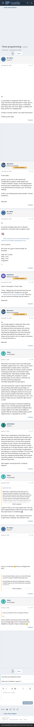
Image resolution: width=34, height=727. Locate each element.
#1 (32, 65)
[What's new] (27, 2)
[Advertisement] (17, 27)
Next (18, 53)
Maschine (10, 275)
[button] (3, 688)
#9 (32, 535)
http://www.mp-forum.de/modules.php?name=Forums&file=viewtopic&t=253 (15, 239)
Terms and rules (13, 719)
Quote (31, 120)
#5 (32, 318)
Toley (9, 352)
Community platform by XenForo (17, 725)
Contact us (5, 719)
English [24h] (5, 718)
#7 (32, 431)
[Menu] (3, 2)
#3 (32, 219)
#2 (32, 171)
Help (21, 719)
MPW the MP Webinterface (12, 294)
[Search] (31, 2)
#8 (32, 483)
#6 (32, 359)
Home (25, 719)
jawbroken (10, 424)
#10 (32, 608)
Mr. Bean (5, 50)
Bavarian (10, 164)
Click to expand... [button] (17, 504)
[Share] (29, 65)
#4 (32, 282)
